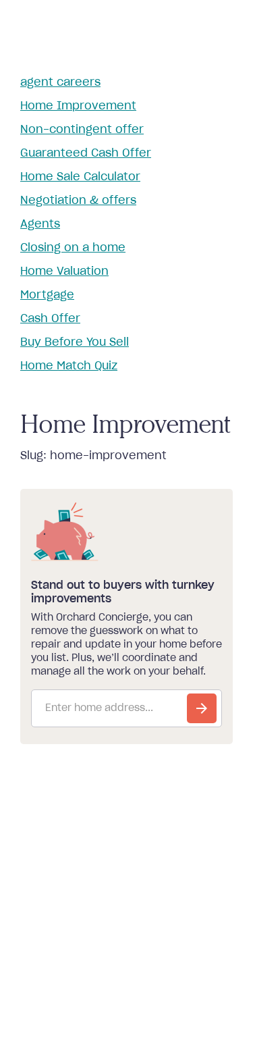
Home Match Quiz (68, 366)
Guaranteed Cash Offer (85, 153)
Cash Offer (50, 318)
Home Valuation (64, 271)
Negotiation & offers (78, 200)
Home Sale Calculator (80, 177)
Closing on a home (72, 247)
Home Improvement (78, 106)
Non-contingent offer (82, 129)
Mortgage (47, 295)
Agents (40, 224)
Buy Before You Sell (74, 342)
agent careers (60, 82)
